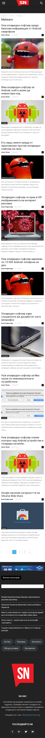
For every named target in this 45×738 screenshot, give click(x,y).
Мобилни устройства (8, 178)
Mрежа (4, 239)
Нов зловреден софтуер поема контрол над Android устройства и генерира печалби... (22, 440)
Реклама (21, 641)
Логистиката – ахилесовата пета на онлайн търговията (19, 621)
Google (4, 528)
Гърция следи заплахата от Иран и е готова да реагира (20, 629)
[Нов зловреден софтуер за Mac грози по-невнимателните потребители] (22, 403)
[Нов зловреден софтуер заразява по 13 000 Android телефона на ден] (22, 283)
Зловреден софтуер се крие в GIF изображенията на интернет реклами (21, 200)
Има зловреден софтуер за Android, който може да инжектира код (17, 90)
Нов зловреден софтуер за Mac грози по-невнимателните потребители (20, 378)
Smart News (5, 35)
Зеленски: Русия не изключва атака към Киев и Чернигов (21, 606)
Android (4, 68)
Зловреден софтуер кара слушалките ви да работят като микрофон (21, 316)
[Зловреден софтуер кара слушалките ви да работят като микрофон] (22, 341)
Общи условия (11, 648)
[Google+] (19, 731)
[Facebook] (12, 731)
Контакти (36, 641)
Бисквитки (30, 648)
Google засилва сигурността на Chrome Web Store (20, 494)
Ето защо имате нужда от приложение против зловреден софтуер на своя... (20, 145)
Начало (4, 16)
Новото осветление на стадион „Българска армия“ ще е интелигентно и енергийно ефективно (22, 613)
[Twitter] (25, 731)
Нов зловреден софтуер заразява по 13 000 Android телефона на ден (21, 262)
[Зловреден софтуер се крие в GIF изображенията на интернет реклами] (22, 225)
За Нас (7, 641)
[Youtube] (32, 731)
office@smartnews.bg (31, 715)
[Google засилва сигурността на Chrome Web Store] (22, 516)
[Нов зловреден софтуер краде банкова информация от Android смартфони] (22, 53)
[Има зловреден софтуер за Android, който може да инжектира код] (22, 112)
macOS (4, 418)
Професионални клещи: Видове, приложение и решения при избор (20, 598)
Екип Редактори (7, 207)
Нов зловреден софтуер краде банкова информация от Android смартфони (21, 28)
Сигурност (5, 356)
